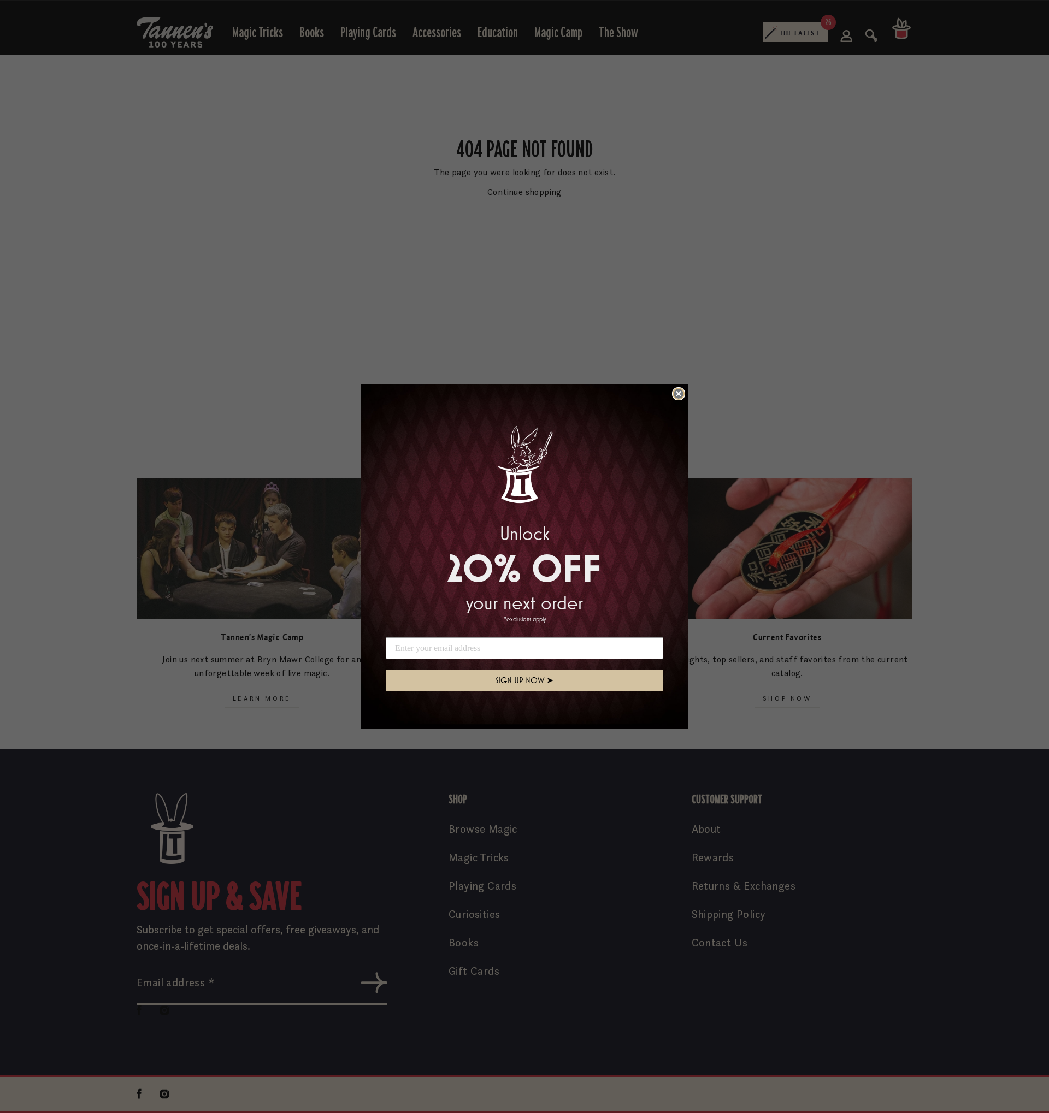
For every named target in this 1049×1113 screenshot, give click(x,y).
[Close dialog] (678, 393)
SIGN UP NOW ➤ (524, 680)
